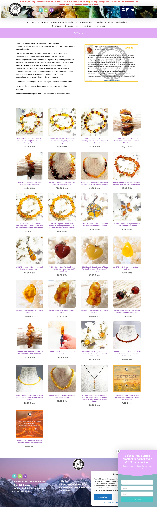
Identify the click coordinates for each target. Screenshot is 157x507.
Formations (57, 26)
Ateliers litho (121, 22)
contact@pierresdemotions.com (30, 488)
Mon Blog (87, 26)
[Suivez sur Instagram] (51, 10)
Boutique (42, 22)
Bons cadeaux (71, 26)
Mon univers (99, 26)
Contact (65, 481)
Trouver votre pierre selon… (63, 22)
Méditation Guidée (105, 22)
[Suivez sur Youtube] (46, 10)
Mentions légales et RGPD (74, 484)
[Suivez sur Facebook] (41, 10)
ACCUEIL (31, 22)
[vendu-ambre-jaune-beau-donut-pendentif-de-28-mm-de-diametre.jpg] (123, 15)
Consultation (86, 22)
